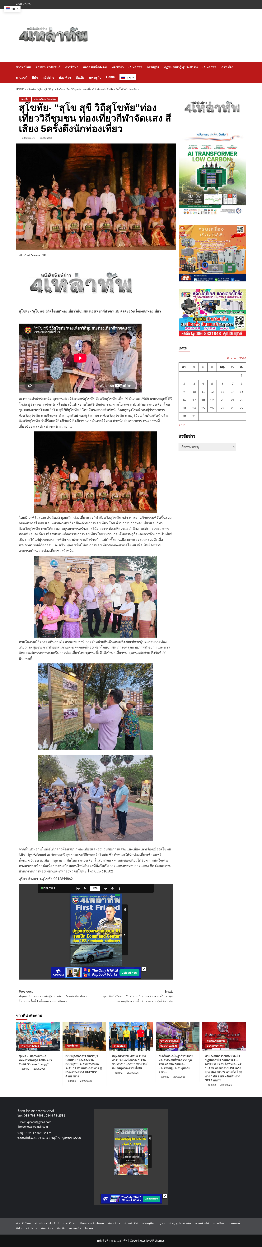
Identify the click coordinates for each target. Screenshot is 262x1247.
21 (232, 400)
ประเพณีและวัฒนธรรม (45, 99)
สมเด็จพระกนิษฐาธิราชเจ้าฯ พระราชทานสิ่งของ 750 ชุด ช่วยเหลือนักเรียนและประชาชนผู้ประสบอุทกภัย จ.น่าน (176, 1064)
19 (212, 400)
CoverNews (138, 1240)
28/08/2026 (39, 1068)
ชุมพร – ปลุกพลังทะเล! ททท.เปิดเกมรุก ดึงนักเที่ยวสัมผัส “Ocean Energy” (35, 1060)
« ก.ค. (182, 424)
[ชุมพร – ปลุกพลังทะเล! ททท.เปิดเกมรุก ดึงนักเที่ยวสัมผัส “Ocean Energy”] (38, 1036)
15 (241, 391)
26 (212, 408)
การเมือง (227, 67)
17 (194, 400)
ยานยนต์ (21, 77)
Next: (138, 996)
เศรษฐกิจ (153, 67)
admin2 (25, 1068)
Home (110, 77)
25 (203, 408)
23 (184, 408)
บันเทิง (80, 77)
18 (203, 400)
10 (194, 391)
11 (203, 391)
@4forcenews (28, 138)
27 (222, 408)
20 (222, 400)
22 (241, 400)
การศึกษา (71, 67)
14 (232, 391)
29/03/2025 (46, 138)
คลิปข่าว (48, 77)
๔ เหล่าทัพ (136, 67)
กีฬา (35, 77)
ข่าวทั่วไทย (23, 67)
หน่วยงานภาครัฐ (168, 1046)
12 (212, 391)
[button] (243, 72)
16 (184, 400)
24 (194, 408)
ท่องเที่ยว (118, 67)
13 (222, 391)
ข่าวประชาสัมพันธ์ (47, 67)
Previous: (53, 996)
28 (232, 408)
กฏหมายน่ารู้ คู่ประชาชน (181, 67)
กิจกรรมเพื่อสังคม (95, 67)
